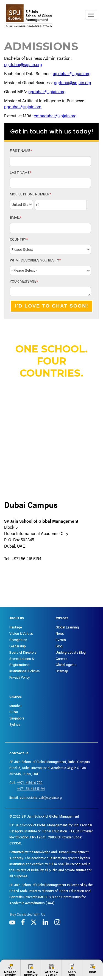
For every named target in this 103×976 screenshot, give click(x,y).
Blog (59, 646)
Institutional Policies (24, 671)
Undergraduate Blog (71, 653)
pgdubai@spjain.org (72, 82)
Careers (61, 659)
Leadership (17, 646)
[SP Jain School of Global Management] (29, 16)
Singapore (16, 718)
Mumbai (15, 706)
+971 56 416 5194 (31, 789)
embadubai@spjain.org (55, 115)
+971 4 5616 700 (30, 783)
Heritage (15, 627)
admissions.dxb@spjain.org (41, 797)
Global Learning (67, 627)
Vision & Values (21, 634)
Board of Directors (23, 653)
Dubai (13, 712)
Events (61, 640)
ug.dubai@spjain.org (23, 64)
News (60, 634)
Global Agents (66, 665)
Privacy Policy (19, 677)
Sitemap (62, 671)
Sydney (14, 725)
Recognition (18, 640)
